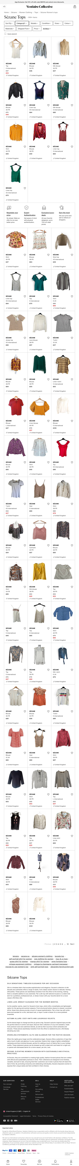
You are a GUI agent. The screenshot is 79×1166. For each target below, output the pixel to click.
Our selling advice (39, 1090)
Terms (34, 1116)
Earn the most (64, 212)
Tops (36, 12)
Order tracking (23, 1085)
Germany (28, 1153)
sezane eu (25, 956)
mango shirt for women (39, 961)
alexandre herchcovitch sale (62, 967)
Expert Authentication (29, 213)
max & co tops (62, 959)
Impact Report (69, 1092)
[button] (74, 6)
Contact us (53, 1087)
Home (6, 12)
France (4, 1153)
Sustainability (68, 1089)
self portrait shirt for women (20, 959)
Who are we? (68, 1086)
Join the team (69, 1095)
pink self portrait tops (39, 967)
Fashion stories (69, 1098)
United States (21, 1153)
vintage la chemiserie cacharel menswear (51, 964)
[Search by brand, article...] (4, 7)
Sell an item (39, 1094)
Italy (38, 1153)
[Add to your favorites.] (25, 64)
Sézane (14, 12)
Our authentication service (26, 1091)
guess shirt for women (19, 961)
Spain (34, 1153)
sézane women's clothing (42, 956)
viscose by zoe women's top (16, 967)
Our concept (7, 1084)
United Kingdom (12, 1153)
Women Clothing (25, 12)
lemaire (16, 956)
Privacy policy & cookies (45, 1116)
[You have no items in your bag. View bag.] (74, 6)
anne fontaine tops (59, 961)
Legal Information (25, 1116)
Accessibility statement (10, 1116)
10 (68, 944)
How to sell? (37, 1085)
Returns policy (23, 1098)
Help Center (54, 1084)
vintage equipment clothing (20, 964)
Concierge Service (6, 1088)
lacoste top (59, 956)
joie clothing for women (43, 959)
